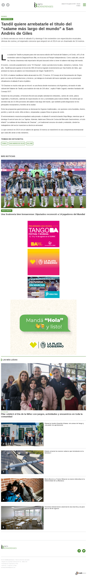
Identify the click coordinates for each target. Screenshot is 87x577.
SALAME (30, 143)
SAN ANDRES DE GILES (16, 143)
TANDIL (4, 143)
